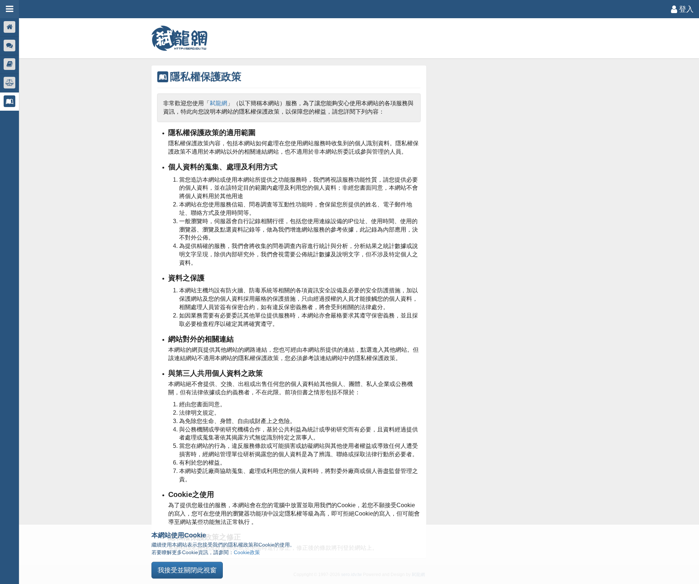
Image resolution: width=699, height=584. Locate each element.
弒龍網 (218, 103)
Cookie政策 (247, 552)
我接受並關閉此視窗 (187, 570)
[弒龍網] (179, 38)
